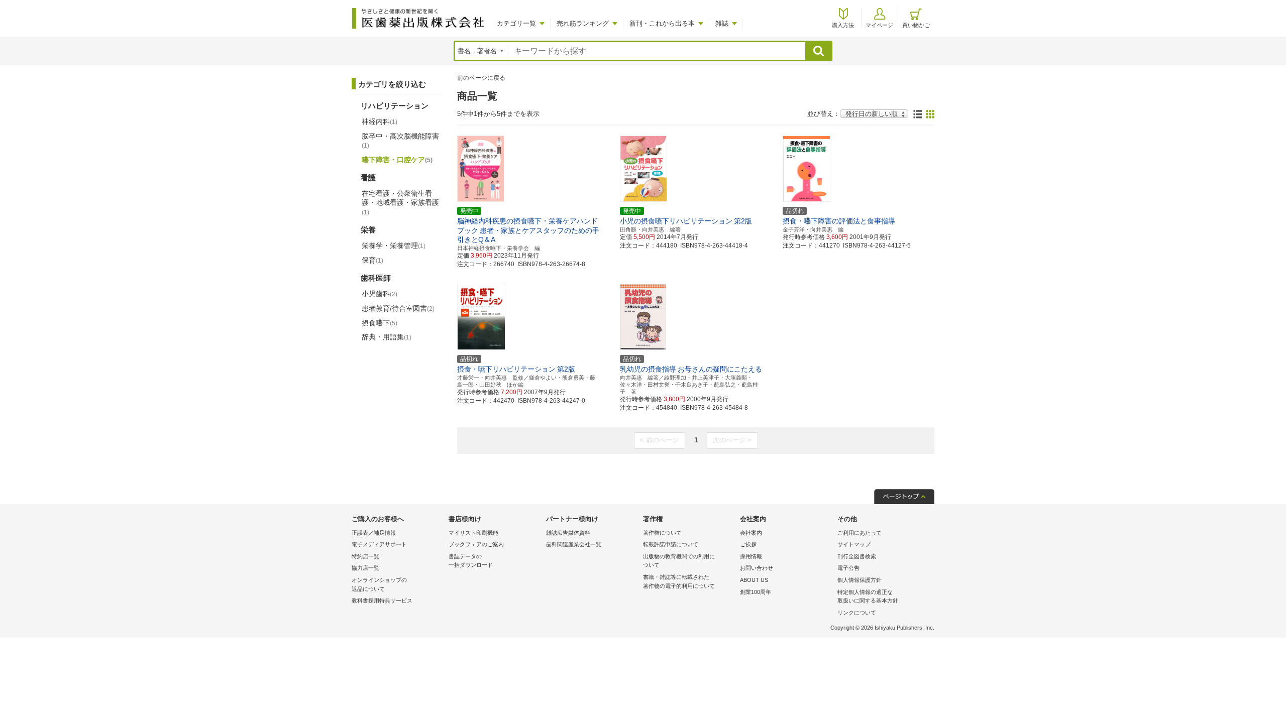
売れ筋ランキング (583, 23)
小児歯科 (379, 294)
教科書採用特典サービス (382, 600)
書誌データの (471, 560)
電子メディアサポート (379, 544)
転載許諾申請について (670, 544)
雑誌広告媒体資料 (568, 533)
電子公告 (848, 568)
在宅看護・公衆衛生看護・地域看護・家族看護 (400, 202)
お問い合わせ (756, 568)
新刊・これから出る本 (662, 23)
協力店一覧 (365, 568)
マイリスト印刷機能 (473, 533)
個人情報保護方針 (859, 580)
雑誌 (721, 23)
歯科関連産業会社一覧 (573, 544)
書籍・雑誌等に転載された (679, 581)
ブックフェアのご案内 (476, 544)
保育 (372, 260)
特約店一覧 (365, 556)
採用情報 (751, 556)
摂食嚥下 (379, 323)
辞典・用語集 (386, 337)
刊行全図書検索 (856, 556)
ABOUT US (754, 580)
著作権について (662, 533)
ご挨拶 (748, 544)
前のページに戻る (481, 77)
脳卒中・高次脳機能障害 (400, 140)
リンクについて (856, 613)
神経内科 (379, 121)
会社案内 (751, 533)
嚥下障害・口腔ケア (397, 160)
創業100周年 (755, 592)
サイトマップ (854, 544)
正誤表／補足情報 (374, 533)
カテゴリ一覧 (516, 23)
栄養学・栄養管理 (393, 246)
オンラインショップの (379, 584)
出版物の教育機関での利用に (679, 560)
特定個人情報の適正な (867, 596)
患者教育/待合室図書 (398, 308)
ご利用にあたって (859, 533)
